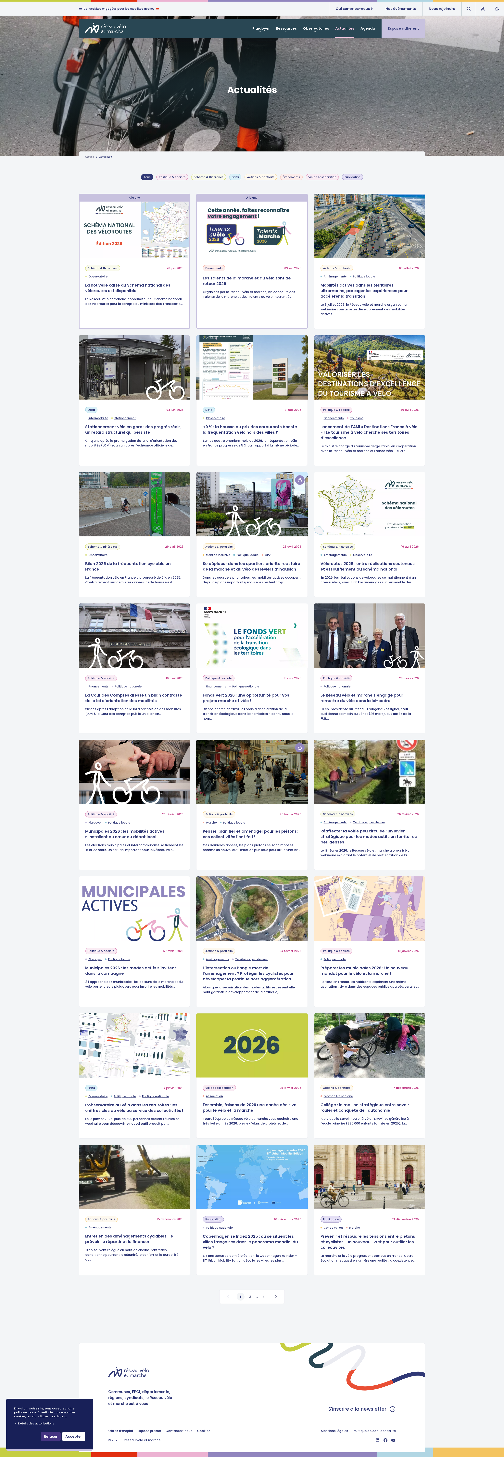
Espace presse (149, 1431)
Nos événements (400, 8)
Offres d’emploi (120, 1431)
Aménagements (335, 276)
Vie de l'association (322, 177)
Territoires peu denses (369, 822)
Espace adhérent (403, 28)
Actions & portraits (260, 177)
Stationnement (125, 418)
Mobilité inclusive (218, 555)
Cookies (203, 1431)
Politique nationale (128, 686)
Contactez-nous (179, 1431)
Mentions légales (334, 1431)
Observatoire (97, 276)
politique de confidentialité (33, 1412)
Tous (147, 177)
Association (214, 1096)
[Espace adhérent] (483, 9)
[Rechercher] (468, 9)
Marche (211, 823)
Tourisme (356, 418)
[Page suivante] (276, 1297)
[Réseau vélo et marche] (105, 28)
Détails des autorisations (36, 1423)
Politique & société (172, 177)
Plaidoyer (261, 28)
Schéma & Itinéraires (208, 177)
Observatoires (316, 28)
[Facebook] (385, 1440)
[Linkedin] (377, 1440)
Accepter (73, 1436)
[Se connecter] (300, 480)
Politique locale (364, 276)
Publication (352, 177)
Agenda (367, 28)
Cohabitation (333, 1228)
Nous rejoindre (442, 8)
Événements (291, 177)
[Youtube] (393, 1440)
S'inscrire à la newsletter (357, 1409)
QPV (268, 555)
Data (235, 177)
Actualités (344, 28)
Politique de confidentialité (374, 1431)
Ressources (286, 28)
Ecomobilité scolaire (338, 1096)
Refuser (50, 1436)
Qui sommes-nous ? (354, 8)
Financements (334, 418)
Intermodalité (98, 418)
